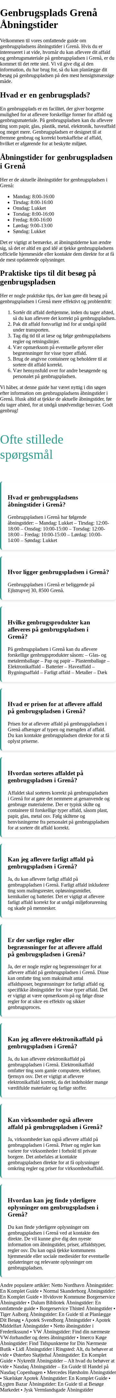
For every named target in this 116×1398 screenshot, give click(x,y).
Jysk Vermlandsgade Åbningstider (58, 1390)
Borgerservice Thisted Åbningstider (76, 1308)
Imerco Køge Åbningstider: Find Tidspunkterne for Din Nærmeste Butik (53, 1343)
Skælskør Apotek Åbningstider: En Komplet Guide (55, 1378)
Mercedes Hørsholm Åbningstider (81, 1372)
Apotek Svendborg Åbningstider (58, 1320)
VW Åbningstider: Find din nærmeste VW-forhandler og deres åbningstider (55, 1334)
